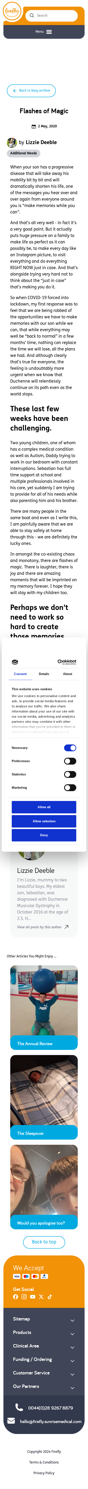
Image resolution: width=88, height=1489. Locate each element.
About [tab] (67, 674)
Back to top (44, 1242)
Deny (44, 835)
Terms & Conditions (44, 1462)
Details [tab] (44, 674)
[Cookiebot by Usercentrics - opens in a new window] (59, 662)
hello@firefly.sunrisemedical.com (50, 1421)
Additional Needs (23, 153)
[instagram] (24, 1298)
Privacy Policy (44, 1473)
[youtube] (32, 1298)
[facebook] (15, 1298)
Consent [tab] (20, 674)
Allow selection (44, 821)
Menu (39, 32)
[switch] (70, 761)
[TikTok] (49, 1298)
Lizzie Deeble (41, 142)
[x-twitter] (41, 1298)
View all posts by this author (39, 927)
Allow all (44, 807)
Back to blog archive (34, 90)
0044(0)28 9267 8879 (50, 1408)
